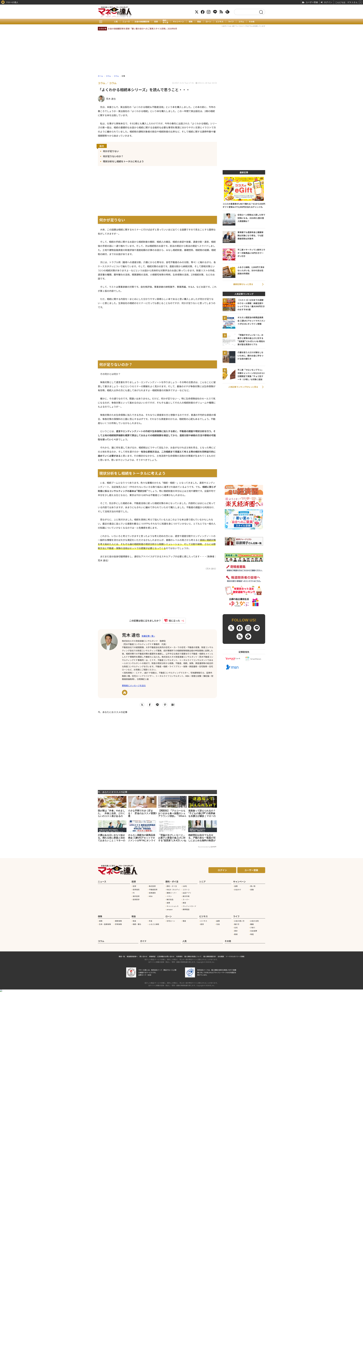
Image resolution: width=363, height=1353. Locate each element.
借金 (184, 921)
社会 (218, 924)
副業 (218, 921)
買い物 (252, 886)
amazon (170, 909)
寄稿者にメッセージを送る (134, 685)
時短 (252, 934)
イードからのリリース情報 (235, 956)
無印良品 (170, 899)
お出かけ (237, 889)
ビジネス (219, 21)
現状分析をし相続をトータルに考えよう (123, 161)
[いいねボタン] (173, 620)
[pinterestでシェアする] (165, 704)
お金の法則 (254, 921)
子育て (252, 927)
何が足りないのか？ (113, 156)
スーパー (186, 899)
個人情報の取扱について (192, 956)
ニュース (126, 21)
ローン (208, 21)
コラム (241, 21)
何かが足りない (111, 151)
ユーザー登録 (251, 870)
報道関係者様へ (132, 956)
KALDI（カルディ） (174, 889)
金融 (252, 889)
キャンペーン (178, 21)
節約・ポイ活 (165, 21)
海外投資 (136, 896)
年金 (150, 921)
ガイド (143, 940)
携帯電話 (186, 909)
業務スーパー (172, 893)
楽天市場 (186, 896)
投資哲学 (136, 899)
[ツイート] (142, 704)
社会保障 (253, 931)
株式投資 (152, 886)
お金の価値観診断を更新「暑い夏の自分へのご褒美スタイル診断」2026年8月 (142, 28)
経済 (202, 924)
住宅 (236, 927)
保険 (190, 21)
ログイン (222, 870)
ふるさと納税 (154, 924)
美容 (184, 903)
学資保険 (118, 924)
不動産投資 (153, 889)
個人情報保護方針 (209, 956)
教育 (236, 934)
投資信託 (136, 889)
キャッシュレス (173, 906)
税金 (199, 21)
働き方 (236, 924)
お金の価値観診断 (142, 21)
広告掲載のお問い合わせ (165, 956)
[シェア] (149, 704)
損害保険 (118, 921)
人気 (116, 21)
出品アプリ (187, 893)
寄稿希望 (152, 956)
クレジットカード (189, 906)
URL (124, 692)
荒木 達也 (131, 635)
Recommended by (204, 847)
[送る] (157, 704)
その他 (251, 21)
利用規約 (179, 956)
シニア (202, 881)
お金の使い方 (239, 921)
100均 (185, 886)
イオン (169, 896)
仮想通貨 (152, 893)
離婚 (252, 924)
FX (134, 893)
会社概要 (221, 956)
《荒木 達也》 (211, 568)
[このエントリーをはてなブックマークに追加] (172, 704)
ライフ (231, 21)
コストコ (186, 889)
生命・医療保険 (105, 924)
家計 (236, 931)
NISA (150, 896)
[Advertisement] (157, 750)
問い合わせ (143, 956)
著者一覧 (122, 956)
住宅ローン (171, 921)
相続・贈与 (137, 924)
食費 (168, 903)
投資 (156, 21)
